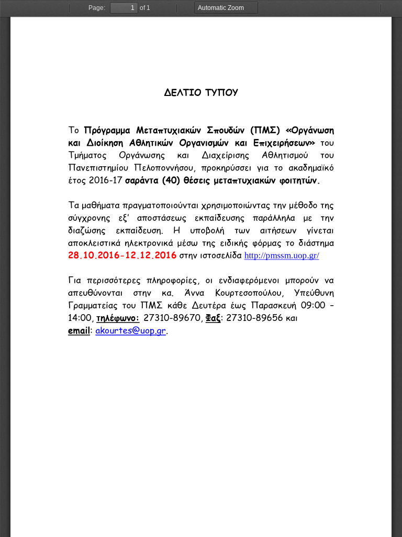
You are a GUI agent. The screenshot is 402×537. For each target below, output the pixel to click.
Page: (96, 8)
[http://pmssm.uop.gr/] (281, 255)
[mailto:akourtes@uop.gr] (130, 330)
